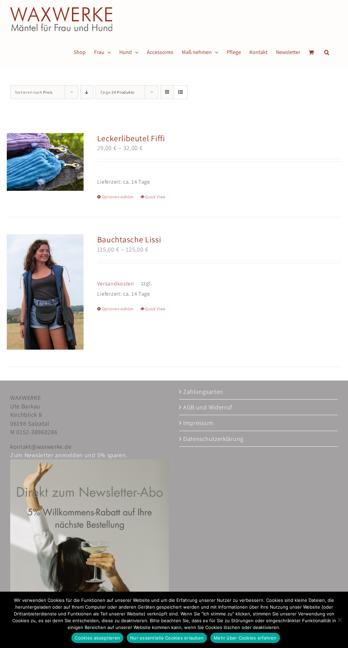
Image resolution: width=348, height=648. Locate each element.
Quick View (155, 196)
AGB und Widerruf (207, 407)
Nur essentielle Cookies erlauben (167, 638)
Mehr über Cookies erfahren (245, 638)
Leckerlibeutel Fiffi (131, 138)
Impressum (198, 423)
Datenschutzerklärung (213, 439)
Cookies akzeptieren (97, 638)
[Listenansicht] (180, 92)
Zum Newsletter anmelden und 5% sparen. (69, 455)
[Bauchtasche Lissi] (45, 292)
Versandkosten (115, 283)
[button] (326, 52)
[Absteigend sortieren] (86, 92)
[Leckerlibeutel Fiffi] (45, 162)
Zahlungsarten (203, 391)
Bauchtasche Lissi (129, 239)
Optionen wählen (118, 196)
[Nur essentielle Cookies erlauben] (339, 619)
